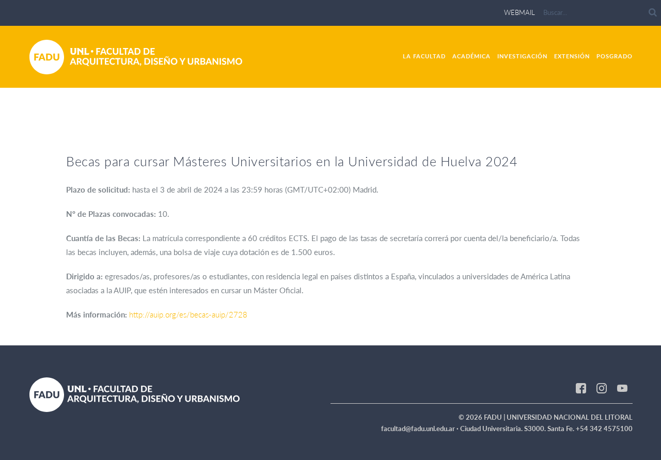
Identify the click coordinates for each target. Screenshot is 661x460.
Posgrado (614, 56)
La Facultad (424, 56)
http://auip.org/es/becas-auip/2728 (188, 314)
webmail (519, 12)
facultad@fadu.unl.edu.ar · (420, 428)
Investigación (522, 56)
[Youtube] (622, 388)
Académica (471, 56)
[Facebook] (581, 388)
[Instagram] (601, 388)
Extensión (572, 56)
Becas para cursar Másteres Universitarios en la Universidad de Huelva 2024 (291, 161)
